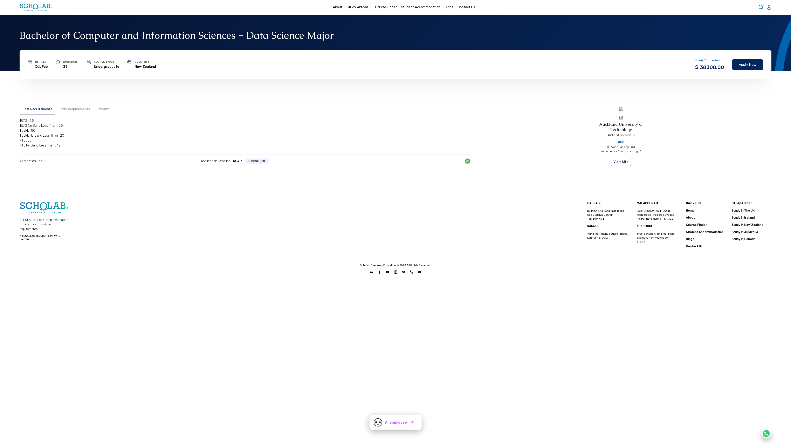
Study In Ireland (743, 217)
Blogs (449, 7)
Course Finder (386, 7)
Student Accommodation (420, 7)
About (337, 7)
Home (690, 210)
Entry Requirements (74, 109)
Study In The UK (743, 210)
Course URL (257, 161)
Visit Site (620, 162)
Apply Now (748, 65)
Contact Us (466, 7)
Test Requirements (37, 109)
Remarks (103, 109)
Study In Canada (744, 239)
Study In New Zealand (747, 225)
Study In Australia (745, 232)
